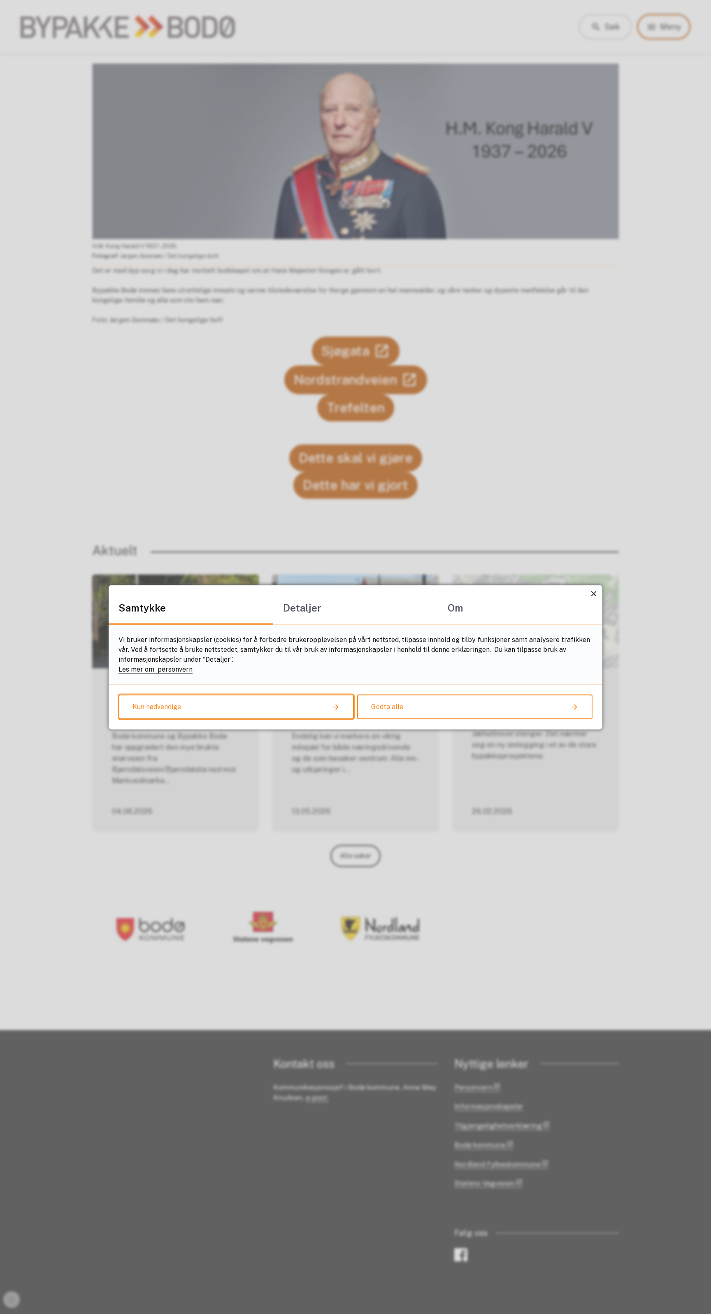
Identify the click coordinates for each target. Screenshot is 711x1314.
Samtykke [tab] (142, 607)
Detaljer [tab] (302, 607)
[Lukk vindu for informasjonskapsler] (593, 593)
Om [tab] (455, 607)
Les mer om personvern (155, 669)
